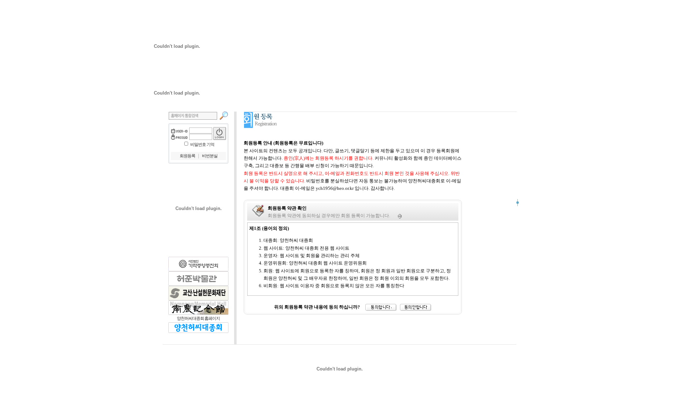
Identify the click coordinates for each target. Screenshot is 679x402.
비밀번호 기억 (202, 144)
